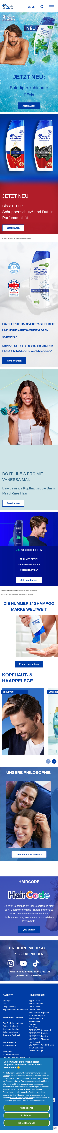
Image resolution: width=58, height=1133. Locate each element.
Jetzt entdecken (29, 580)
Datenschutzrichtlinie (11, 1092)
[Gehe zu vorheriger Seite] (48, 761)
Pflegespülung (9, 1006)
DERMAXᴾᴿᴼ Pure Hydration (41, 1045)
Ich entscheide (26, 1123)
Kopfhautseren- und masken (15, 1009)
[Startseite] (7, 7)
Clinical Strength (36, 1051)
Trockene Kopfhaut (11, 1035)
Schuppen (7, 1051)
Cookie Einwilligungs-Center (21, 1097)
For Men (33, 1024)
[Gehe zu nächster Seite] (54, 761)
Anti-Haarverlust (36, 1004)
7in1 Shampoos (36, 1048)
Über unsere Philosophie (29, 854)
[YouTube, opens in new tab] (23, 966)
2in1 (5, 1004)
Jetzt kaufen (28, 105)
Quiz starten (29, 929)
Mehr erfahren (14, 360)
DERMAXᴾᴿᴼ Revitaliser (39, 1033)
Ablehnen (26, 1115)
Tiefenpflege (34, 1021)
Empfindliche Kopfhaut (13, 1023)
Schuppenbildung (10, 1032)
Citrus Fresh (34, 1006)
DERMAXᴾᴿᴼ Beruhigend (40, 1030)
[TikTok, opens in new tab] (36, 966)
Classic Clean (35, 1009)
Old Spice (33, 1027)
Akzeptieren (27, 1107)
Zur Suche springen (11, 3)
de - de (31, 7)
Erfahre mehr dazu (29, 664)
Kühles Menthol (36, 1018)
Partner (6, 1075)
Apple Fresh (34, 1001)
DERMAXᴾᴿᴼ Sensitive (38, 1036)
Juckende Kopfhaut (11, 1029)
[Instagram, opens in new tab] (10, 966)
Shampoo (7, 1001)
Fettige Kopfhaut (10, 1026)
